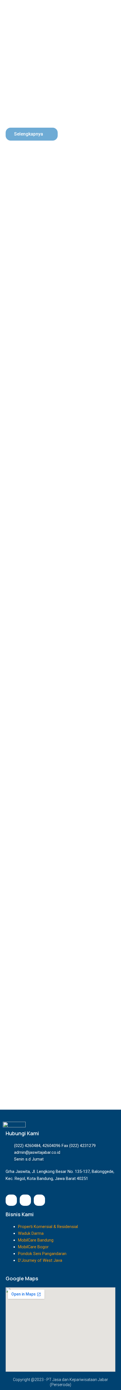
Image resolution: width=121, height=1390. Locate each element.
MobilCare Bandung (35, 1240)
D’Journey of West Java (40, 1260)
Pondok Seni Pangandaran (42, 1253)
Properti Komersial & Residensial (48, 1226)
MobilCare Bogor (33, 1246)
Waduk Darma (31, 1233)
